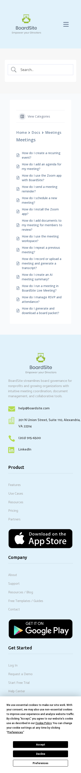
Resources (15, 502)
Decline (40, 753)
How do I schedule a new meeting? (39, 200)
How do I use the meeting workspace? (40, 238)
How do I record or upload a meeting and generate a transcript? (41, 263)
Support (14, 584)
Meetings (53, 132)
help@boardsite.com (33, 408)
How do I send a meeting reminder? (39, 189)
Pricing (13, 511)
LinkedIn (24, 449)
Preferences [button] (15, 732)
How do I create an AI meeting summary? (37, 277)
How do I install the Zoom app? (40, 211)
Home (21, 132)
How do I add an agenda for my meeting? (41, 166)
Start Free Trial (19, 683)
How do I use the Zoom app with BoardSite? (42, 177)
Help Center (16, 691)
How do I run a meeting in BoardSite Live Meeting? (40, 288)
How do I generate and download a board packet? (40, 310)
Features (14, 485)
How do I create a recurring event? (41, 155)
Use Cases (15, 494)
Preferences (40, 763)
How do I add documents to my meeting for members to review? (42, 225)
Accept (40, 744)
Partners (14, 519)
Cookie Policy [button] (43, 723)
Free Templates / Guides (25, 601)
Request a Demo (20, 674)
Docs (36, 132)
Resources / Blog (20, 592)
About (12, 575)
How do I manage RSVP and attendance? (42, 299)
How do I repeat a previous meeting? (41, 249)
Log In (12, 665)
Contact (14, 609)
